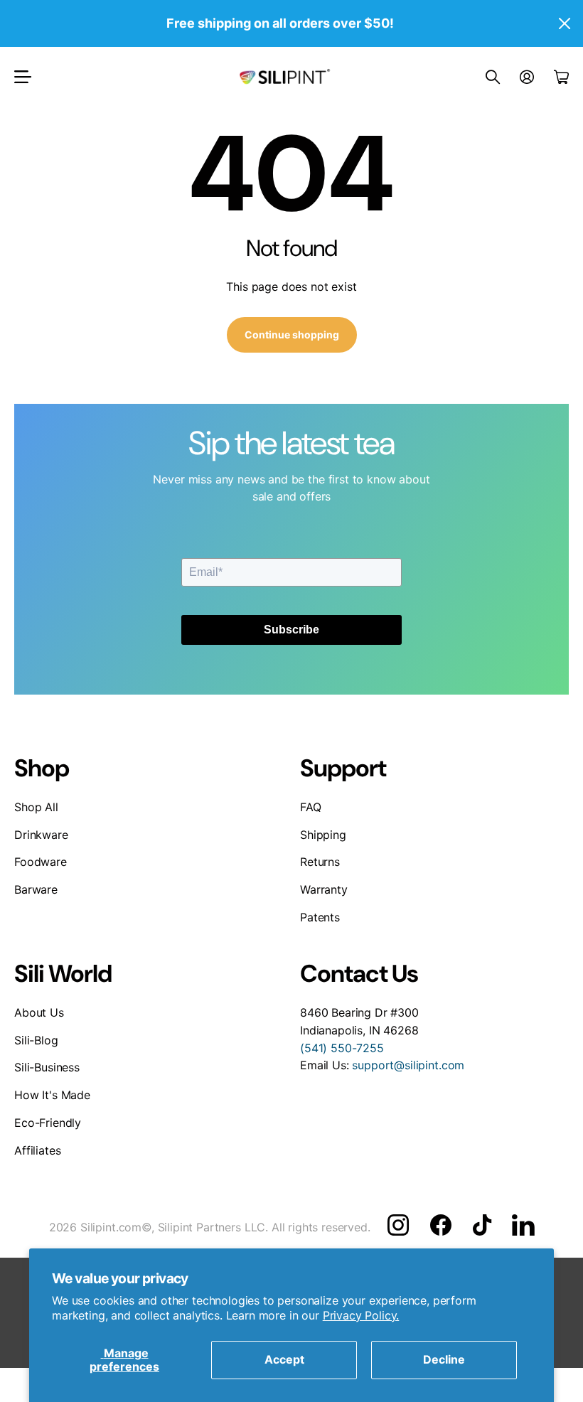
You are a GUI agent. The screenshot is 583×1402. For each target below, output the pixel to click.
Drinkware (41, 835)
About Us (39, 1012)
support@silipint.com (408, 1065)
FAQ (310, 807)
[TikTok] (482, 1225)
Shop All (36, 807)
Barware (36, 889)
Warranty (324, 889)
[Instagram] (398, 1225)
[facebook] (440, 1225)
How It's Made (52, 1095)
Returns (320, 862)
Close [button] (564, 23)
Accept (284, 1359)
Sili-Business (47, 1067)
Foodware (40, 862)
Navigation (22, 76)
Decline (444, 1359)
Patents (320, 917)
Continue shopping (292, 334)
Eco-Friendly (47, 1122)
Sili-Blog (36, 1040)
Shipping (323, 835)
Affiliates (37, 1150)
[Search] (493, 76)
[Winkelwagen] (561, 76)
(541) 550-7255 (342, 1048)
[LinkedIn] (523, 1225)
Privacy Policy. (361, 1315)
